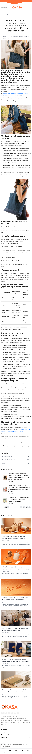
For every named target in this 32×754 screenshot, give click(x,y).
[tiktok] (18, 713)
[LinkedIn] (9, 713)
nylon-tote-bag (12, 14)
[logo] (17, 7)
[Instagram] (15, 713)
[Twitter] (12, 713)
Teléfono (9, 716)
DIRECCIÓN (15, 722)
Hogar (2, 14)
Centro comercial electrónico (13, 718)
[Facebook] (6, 713)
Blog (7, 14)
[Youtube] (2, 713)
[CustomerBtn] (3, 746)
